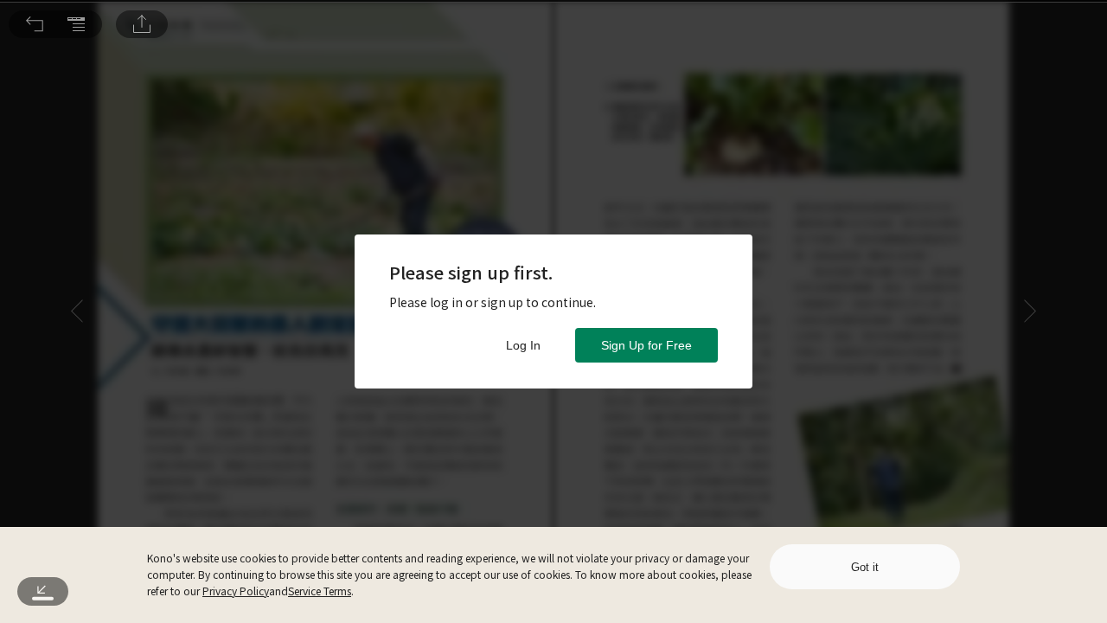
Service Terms (319, 590)
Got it (865, 567)
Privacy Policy (235, 590)
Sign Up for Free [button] (646, 345)
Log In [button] (523, 345)
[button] (34, 24)
